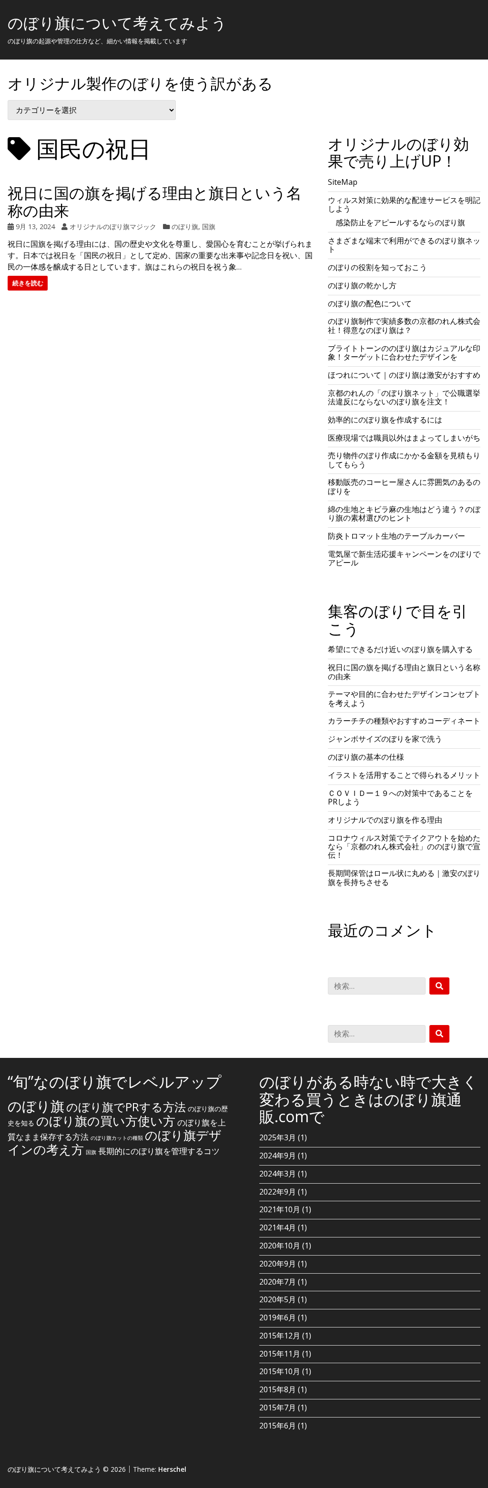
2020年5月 (277, 1299)
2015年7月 (277, 1407)
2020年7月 (277, 1282)
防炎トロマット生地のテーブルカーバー (396, 536)
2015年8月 (277, 1389)
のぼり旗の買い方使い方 (105, 1120)
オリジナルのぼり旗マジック (113, 226)
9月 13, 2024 (35, 226)
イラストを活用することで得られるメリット (404, 775)
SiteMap (342, 182)
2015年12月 (279, 1335)
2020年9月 (277, 1263)
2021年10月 (279, 1209)
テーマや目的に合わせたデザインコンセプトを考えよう (404, 698)
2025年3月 (277, 1137)
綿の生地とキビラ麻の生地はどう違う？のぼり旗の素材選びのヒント (404, 513)
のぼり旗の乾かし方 (362, 285)
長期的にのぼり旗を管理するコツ (159, 1151)
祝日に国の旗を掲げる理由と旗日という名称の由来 (155, 201)
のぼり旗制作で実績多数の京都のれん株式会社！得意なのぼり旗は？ (404, 325)
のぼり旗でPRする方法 (126, 1107)
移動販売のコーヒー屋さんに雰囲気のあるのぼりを (404, 486)
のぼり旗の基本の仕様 (366, 757)
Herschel (172, 1469)
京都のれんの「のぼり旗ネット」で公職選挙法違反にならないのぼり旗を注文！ (404, 397)
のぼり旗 (185, 226)
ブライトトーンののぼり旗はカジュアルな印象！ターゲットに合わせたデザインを (404, 352)
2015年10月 (279, 1371)
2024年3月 (277, 1173)
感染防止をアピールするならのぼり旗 (400, 222)
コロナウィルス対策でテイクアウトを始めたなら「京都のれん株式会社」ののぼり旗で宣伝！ (404, 847)
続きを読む (27, 283)
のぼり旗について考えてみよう (117, 22)
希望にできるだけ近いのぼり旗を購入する (400, 649)
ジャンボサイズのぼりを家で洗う (385, 739)
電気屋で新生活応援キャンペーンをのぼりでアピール (404, 558)
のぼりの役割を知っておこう (377, 267)
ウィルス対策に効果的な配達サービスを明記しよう (404, 204)
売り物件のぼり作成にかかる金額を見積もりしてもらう (404, 459)
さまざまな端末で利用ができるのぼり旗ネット (404, 244)
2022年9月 (277, 1191)
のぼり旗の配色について (370, 303)
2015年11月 (279, 1353)
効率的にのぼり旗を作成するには (385, 419)
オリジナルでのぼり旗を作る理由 (385, 819)
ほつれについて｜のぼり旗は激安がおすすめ (404, 375)
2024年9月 (277, 1155)
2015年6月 (277, 1425)
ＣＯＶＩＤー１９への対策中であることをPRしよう (400, 797)
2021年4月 (277, 1227)
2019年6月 (277, 1317)
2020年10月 (279, 1245)
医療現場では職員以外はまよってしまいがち (404, 437)
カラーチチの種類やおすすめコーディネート (404, 720)
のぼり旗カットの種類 (117, 1138)
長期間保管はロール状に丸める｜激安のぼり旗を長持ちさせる (404, 877)
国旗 (208, 226)
